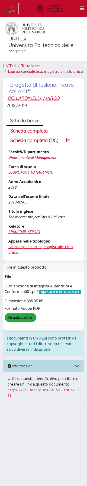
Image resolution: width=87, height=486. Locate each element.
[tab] (68, 140)
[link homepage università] (49, 8)
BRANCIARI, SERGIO (24, 231)
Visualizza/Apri (20, 317)
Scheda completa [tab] (29, 131)
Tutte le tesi (31, 65)
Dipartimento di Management (32, 157)
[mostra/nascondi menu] (82, 8)
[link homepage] (11, 8)
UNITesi (9, 65)
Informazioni (22, 366)
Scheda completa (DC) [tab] (34, 140)
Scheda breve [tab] (24, 120)
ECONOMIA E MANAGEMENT (31, 172)
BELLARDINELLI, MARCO (33, 98)
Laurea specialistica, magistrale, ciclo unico (45, 71)
